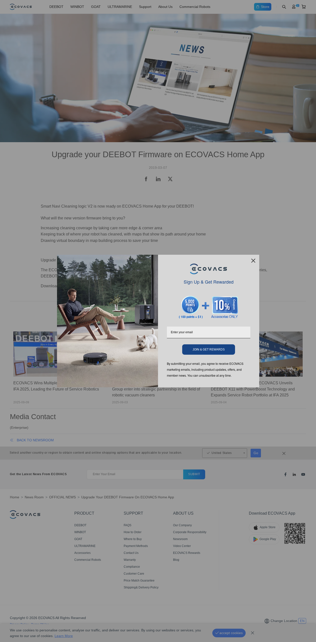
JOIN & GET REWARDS (209, 349)
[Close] (253, 261)
